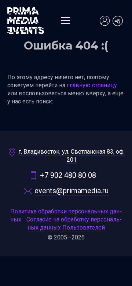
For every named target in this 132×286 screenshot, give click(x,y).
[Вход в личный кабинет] (104, 20)
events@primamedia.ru (71, 190)
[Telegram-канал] (118, 21)
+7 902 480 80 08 (68, 175)
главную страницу (92, 85)
